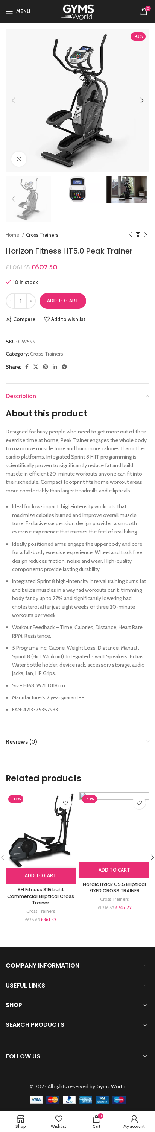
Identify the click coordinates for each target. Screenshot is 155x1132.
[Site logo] (77, 10)
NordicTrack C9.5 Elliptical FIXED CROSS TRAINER (114, 887)
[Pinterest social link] (45, 367)
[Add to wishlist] (65, 802)
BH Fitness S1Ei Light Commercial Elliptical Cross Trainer (40, 896)
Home (13, 235)
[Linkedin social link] (54, 367)
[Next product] (145, 235)
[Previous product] (130, 235)
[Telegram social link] (64, 367)
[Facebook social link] (27, 367)
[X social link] (36, 367)
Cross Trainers (42, 235)
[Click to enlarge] (18, 159)
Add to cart (63, 301)
